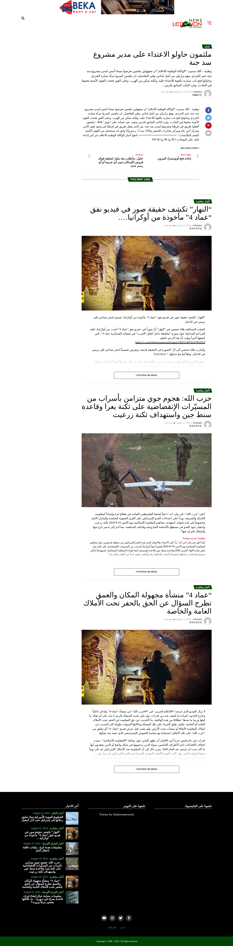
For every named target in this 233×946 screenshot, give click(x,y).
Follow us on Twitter (194, 538)
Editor (196, 95)
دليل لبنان (112, 927)
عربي (122, 927)
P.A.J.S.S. (194, 228)
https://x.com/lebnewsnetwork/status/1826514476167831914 (170, 342)
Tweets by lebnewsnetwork (116, 814)
